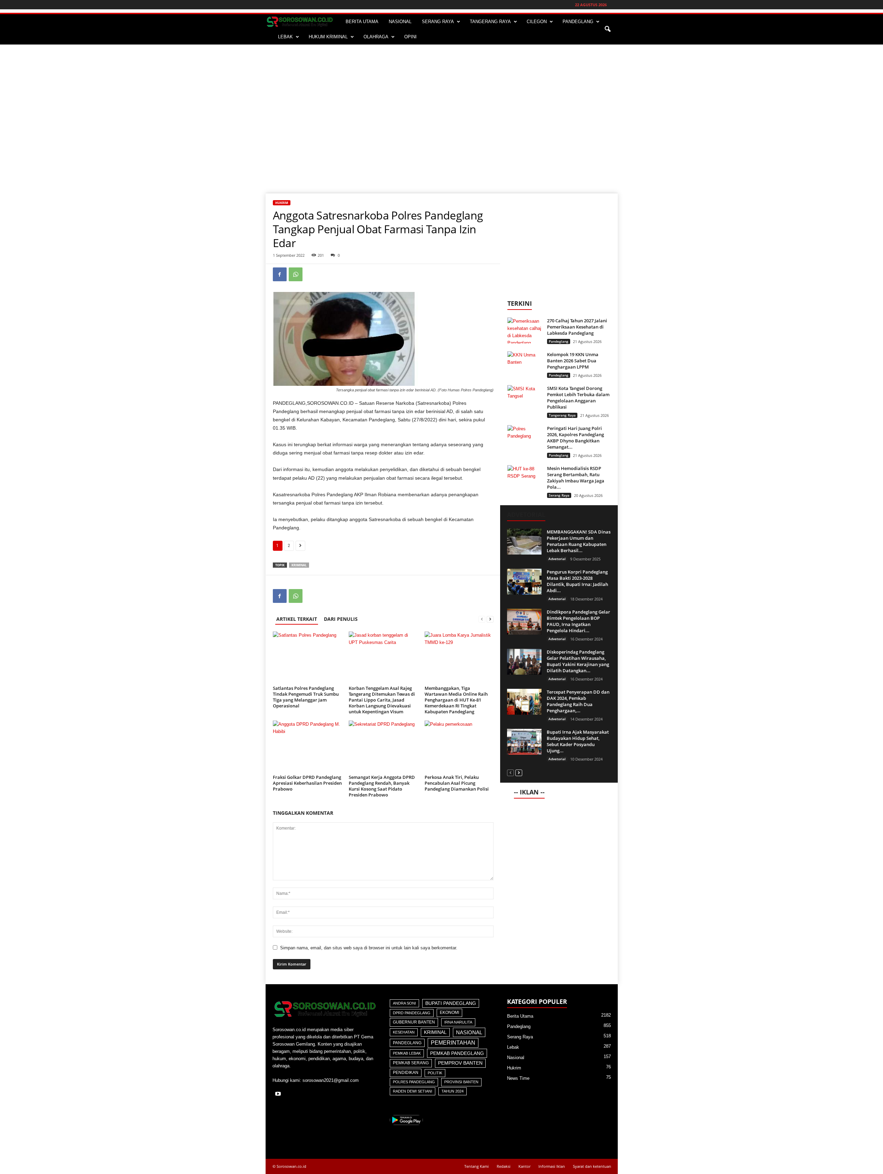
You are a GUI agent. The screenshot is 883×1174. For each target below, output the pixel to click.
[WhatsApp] (295, 274)
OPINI (410, 36)
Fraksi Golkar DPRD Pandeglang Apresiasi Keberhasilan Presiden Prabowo (307, 783)
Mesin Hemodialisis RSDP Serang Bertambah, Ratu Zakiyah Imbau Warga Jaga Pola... (575, 477)
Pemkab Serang (411, 1062)
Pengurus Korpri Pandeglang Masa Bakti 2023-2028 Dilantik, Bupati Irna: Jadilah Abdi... (577, 581)
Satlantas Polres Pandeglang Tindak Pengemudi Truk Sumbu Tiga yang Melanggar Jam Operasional (306, 697)
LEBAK (285, 36)
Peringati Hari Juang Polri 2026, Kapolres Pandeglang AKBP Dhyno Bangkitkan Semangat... (575, 437)
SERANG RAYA (438, 21)
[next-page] (490, 619)
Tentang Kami (476, 1166)
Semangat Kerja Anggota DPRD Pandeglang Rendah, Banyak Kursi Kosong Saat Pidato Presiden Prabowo (382, 786)
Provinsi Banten (461, 1082)
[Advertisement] (441, 96)
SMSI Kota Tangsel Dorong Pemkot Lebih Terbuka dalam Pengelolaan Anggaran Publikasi (578, 397)
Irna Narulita (458, 1022)
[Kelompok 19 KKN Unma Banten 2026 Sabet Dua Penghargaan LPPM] (524, 364)
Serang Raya (559, 495)
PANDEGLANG (578, 21)
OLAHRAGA (376, 36)
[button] (607, 29)
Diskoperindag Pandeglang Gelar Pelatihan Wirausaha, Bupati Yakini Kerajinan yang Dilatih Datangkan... (578, 661)
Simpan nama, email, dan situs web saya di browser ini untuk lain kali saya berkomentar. (368, 947)
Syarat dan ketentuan (592, 1166)
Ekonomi (449, 1012)
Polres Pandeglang (414, 1082)
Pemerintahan (453, 1043)
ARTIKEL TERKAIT (296, 619)
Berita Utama (520, 1016)
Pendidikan (405, 1072)
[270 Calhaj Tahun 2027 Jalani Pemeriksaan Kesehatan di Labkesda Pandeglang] (524, 330)
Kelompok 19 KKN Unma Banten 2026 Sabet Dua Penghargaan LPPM (572, 360)
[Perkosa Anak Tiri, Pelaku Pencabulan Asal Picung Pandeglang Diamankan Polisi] (459, 746)
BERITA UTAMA (362, 21)
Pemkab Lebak (407, 1053)
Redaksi (503, 1166)
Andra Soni (404, 1003)
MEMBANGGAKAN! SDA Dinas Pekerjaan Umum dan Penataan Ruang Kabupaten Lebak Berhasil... (579, 541)
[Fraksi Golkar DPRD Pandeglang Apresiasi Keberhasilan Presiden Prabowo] (307, 746)
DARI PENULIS (341, 619)
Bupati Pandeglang (450, 1003)
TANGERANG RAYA (490, 21)
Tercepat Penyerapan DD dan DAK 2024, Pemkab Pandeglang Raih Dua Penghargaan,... (578, 701)
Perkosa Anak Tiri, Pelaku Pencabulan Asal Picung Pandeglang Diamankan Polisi (457, 783)
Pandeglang (558, 341)
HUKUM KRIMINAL (328, 36)
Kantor (524, 1166)
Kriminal (299, 565)
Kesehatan (404, 1032)
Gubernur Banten (414, 1022)
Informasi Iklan (551, 1166)
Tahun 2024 (453, 1091)
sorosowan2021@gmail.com (330, 1080)
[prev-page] (481, 619)
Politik (435, 1073)
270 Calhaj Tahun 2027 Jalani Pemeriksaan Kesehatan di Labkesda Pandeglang (577, 326)
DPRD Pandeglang (411, 1013)
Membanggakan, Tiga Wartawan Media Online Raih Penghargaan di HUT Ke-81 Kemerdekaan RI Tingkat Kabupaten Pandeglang (456, 700)
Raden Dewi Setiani (412, 1091)
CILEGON (537, 21)
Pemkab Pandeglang (457, 1053)
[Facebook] (280, 274)
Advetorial (557, 558)
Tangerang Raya (562, 415)
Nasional (469, 1032)
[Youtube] (278, 1094)
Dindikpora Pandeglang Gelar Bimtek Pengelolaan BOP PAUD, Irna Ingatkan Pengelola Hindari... (578, 621)
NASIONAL (400, 21)
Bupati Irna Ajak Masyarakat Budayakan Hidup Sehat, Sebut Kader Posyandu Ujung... (578, 741)
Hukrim (281, 202)
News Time (518, 1078)
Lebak (513, 1047)
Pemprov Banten (460, 1063)
